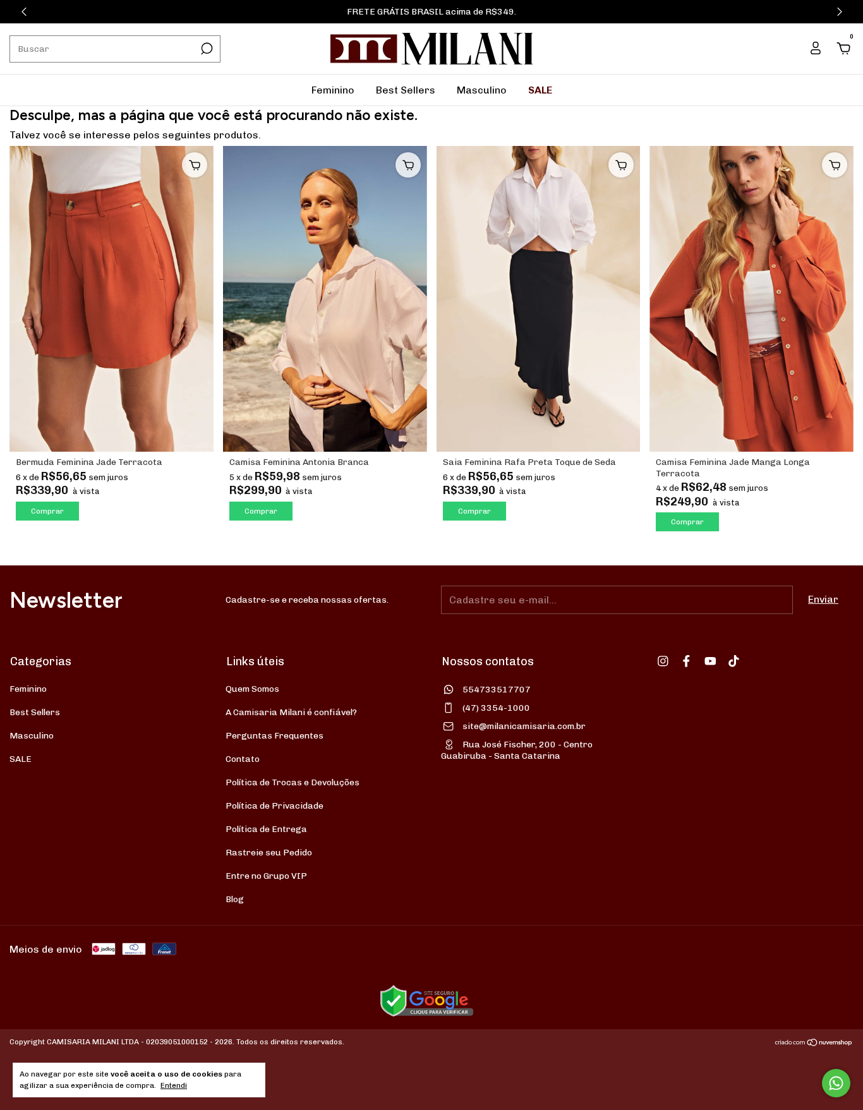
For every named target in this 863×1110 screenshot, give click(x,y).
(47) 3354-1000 (496, 708)
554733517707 (496, 689)
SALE (540, 90)
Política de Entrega (266, 829)
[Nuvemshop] (814, 1043)
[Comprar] (194, 165)
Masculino (482, 90)
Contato (243, 759)
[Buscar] (205, 48)
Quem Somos (252, 689)
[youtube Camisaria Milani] (710, 661)
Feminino (332, 90)
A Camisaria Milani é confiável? (291, 712)
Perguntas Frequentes (274, 735)
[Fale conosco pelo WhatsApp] (836, 1083)
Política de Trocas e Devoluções (292, 782)
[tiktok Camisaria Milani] (734, 661)
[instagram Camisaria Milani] (663, 661)
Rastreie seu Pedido (269, 852)
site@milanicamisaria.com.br (524, 726)
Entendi (173, 1085)
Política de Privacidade (274, 805)
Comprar (47, 511)
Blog (235, 899)
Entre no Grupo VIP (266, 876)
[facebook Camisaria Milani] (686, 661)
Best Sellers (405, 90)
